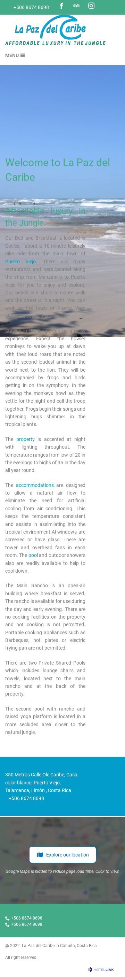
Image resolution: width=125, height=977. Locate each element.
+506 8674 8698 (31, 7)
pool (33, 555)
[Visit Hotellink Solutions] (104, 969)
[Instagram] (91, 5)
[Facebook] (61, 5)
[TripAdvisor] (76, 5)
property (25, 439)
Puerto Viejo (20, 261)
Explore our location (67, 855)
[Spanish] (115, 6)
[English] (106, 6)
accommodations (35, 485)
